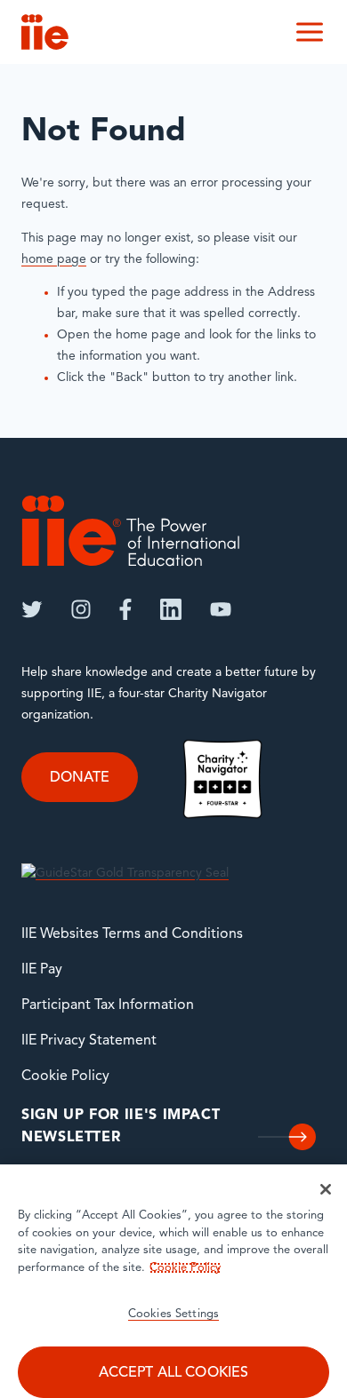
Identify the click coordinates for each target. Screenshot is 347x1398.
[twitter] (32, 609)
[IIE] (130, 531)
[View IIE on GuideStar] (125, 873)
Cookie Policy (65, 1076)
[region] (173, 1281)
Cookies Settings (173, 1314)
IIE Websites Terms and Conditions (132, 934)
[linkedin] (171, 609)
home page (53, 259)
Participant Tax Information (107, 1005)
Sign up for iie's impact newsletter (120, 1127)
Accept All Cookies (174, 1373)
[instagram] (81, 609)
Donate (79, 778)
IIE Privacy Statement (89, 1041)
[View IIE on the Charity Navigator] (222, 778)
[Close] (325, 1189)
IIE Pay (41, 970)
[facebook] (125, 609)
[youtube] (220, 609)
